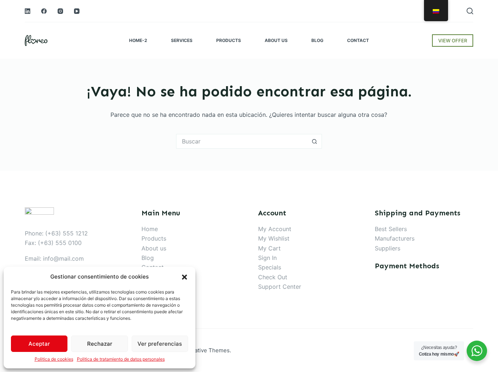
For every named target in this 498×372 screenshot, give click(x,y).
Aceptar (39, 343)
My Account (274, 229)
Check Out (272, 277)
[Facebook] (44, 11)
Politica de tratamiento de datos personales (121, 359)
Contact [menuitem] (358, 40)
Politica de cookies (54, 359)
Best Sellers (391, 229)
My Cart (269, 248)
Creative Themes (207, 350)
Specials (269, 267)
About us (153, 248)
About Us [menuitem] (276, 40)
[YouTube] (76, 11)
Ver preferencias (159, 343)
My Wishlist (273, 238)
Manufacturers (395, 238)
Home (149, 229)
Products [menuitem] (228, 40)
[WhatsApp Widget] (477, 351)
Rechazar (99, 343)
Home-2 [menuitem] (138, 40)
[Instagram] (60, 11)
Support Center (279, 286)
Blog (147, 257)
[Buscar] (470, 11)
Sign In (267, 257)
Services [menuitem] (181, 40)
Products (153, 238)
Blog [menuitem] (317, 40)
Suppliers (387, 248)
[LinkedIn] (27, 11)
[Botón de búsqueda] (314, 141)
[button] (184, 277)
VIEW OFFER (452, 40)
